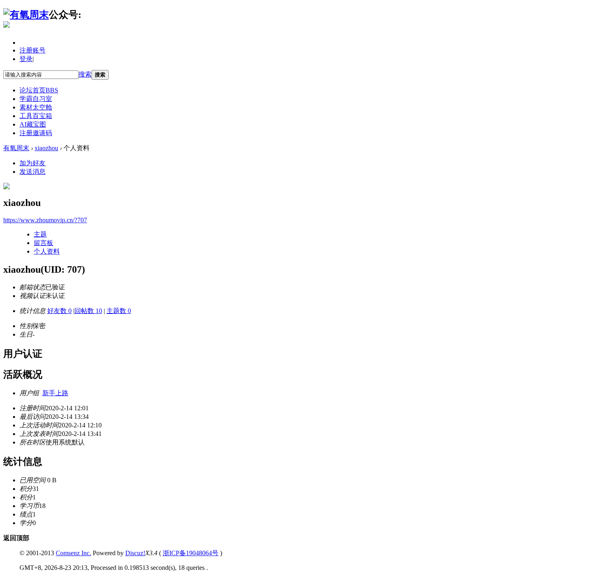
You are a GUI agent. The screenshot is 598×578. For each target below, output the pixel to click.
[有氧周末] (26, 14)
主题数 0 (119, 310)
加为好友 (33, 163)
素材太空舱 (36, 107)
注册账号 (33, 50)
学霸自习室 (36, 98)
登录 (26, 58)
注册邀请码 (36, 132)
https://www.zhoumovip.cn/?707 (45, 220)
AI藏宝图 (33, 124)
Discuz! (135, 553)
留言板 (43, 242)
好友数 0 (59, 310)
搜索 (85, 74)
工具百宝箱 (36, 115)
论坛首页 (39, 90)
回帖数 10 (88, 310)
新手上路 (55, 393)
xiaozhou (46, 147)
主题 (40, 234)
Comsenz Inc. (73, 553)
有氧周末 (16, 147)
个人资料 (47, 251)
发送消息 (33, 171)
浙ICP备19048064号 (190, 553)
